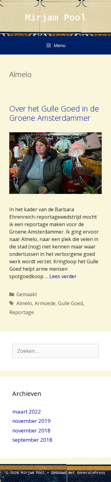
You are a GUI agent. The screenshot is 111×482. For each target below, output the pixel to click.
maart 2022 (26, 411)
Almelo (24, 303)
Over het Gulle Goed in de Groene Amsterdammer (54, 113)
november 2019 (31, 420)
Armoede (45, 303)
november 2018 (31, 430)
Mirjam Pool (55, 18)
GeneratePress (91, 473)
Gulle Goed (70, 303)
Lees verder (62, 276)
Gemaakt (26, 294)
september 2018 (32, 439)
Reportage (21, 312)
